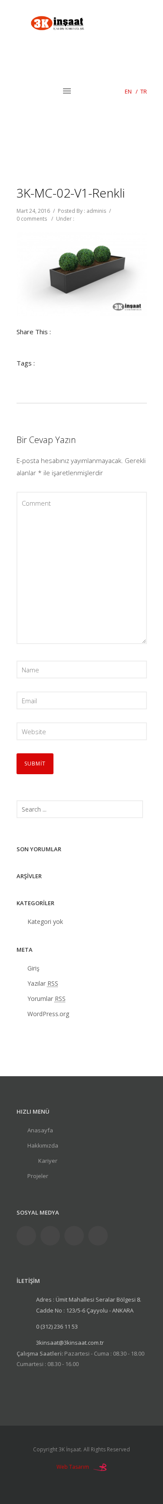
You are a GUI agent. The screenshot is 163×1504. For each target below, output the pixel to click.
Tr (143, 91)
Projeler (37, 1176)
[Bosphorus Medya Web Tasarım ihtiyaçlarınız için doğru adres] (99, 1466)
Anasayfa (40, 1130)
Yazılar (42, 983)
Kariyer (47, 1161)
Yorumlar (46, 998)
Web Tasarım (73, 1466)
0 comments (32, 218)
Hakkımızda (42, 1145)
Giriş (33, 968)
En (128, 91)
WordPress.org (48, 1014)
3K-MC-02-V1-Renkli (71, 193)
